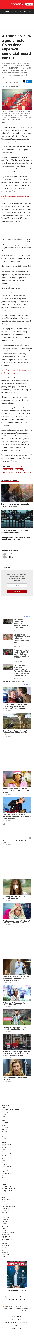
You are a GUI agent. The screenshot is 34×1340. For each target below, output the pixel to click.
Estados (4, 1135)
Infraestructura (7, 1190)
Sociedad (5, 1138)
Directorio (16, 1328)
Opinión (4, 1137)
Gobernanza (6, 1203)
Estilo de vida (6, 1166)
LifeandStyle (6, 1122)
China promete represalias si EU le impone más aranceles (15, 538)
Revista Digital (29, 4)
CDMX (4, 1133)
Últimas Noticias (9, 11)
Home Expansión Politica (10, 1109)
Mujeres (4, 1120)
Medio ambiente (7, 1199)
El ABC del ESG (7, 1210)
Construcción (6, 1186)
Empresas (18, 11)
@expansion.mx (17, 1299)
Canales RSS (16, 1325)
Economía (26, 472)
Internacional (6, 1113)
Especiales (5, 1223)
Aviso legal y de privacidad (16, 1322)
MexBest (4, 1243)
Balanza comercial (8, 472)
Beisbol (4, 1230)
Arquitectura (6, 1192)
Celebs (4, 1164)
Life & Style (5, 1170)
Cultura (4, 1155)
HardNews (18, 472)
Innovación (5, 1208)
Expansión (5, 1105)
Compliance (16, 1320)
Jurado (4, 1256)
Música (4, 1179)
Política (25, 11)
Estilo (4, 1171)
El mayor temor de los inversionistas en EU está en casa (16, 505)
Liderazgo (5, 1219)
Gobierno (5, 1127)
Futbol (4, 1229)
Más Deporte (6, 1236)
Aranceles (15, 467)
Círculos (4, 1148)
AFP (10, 554)
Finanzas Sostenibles (9, 1206)
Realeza (4, 1146)
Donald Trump (19, 469)
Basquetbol (6, 1234)
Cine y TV (5, 1177)
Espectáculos (6, 1144)
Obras (4, 1116)
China (22, 467)
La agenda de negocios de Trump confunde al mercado (15, 531)
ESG (3, 1118)
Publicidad (16, 1317)
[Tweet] (24, 81)
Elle (3, 1159)
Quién (4, 1142)
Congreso (5, 1131)
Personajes (6, 1251)
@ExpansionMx (16, 557)
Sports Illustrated (7, 1227)
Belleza (4, 1151)
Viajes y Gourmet (7, 1153)
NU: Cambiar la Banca (17, 1290)
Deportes (5, 1175)
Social (4, 1201)
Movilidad (5, 1205)
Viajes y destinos (8, 1249)
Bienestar (5, 1252)
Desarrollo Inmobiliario (9, 1188)
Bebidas (4, 1247)
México (4, 1129)
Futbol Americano (8, 1232)
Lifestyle (5, 1238)
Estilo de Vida (6, 1254)
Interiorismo (6, 1194)
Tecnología (6, 1114)
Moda (4, 1149)
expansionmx (14, 1299)
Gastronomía (6, 1245)
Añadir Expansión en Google (11, 86)
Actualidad (5, 1217)
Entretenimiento (7, 1173)
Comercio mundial (8, 469)
